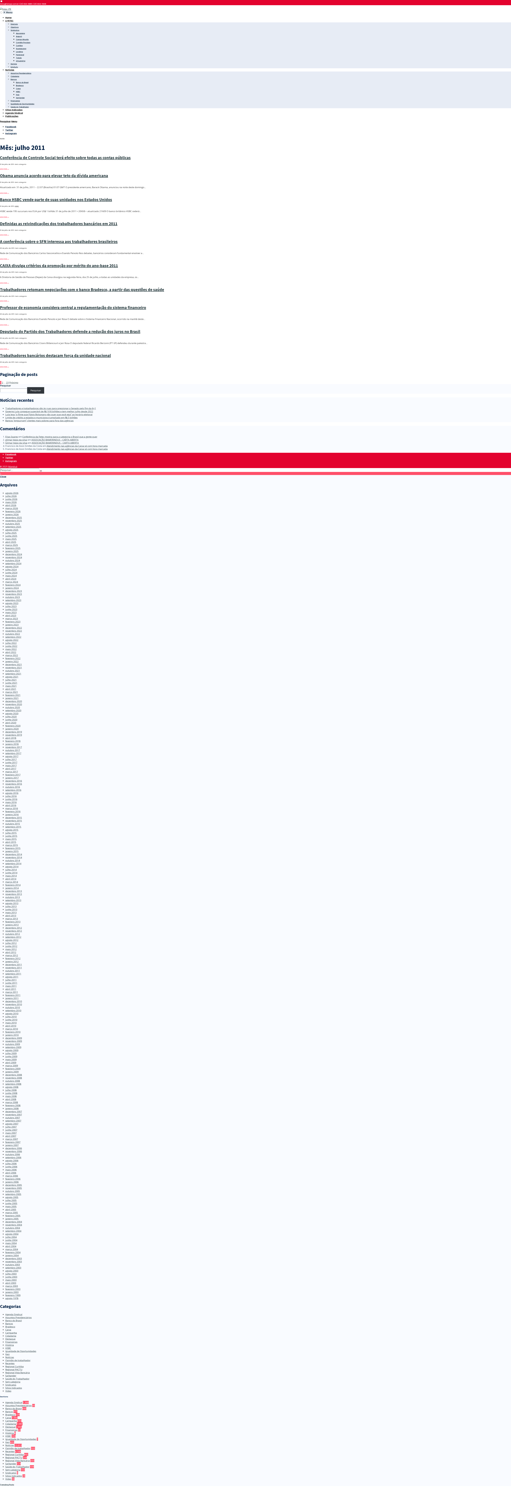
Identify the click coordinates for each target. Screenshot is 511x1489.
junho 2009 (11, 1056)
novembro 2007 (13, 1114)
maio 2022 (11, 649)
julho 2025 (11, 532)
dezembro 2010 (13, 1001)
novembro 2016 (13, 783)
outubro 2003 (12, 1264)
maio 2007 (11, 1132)
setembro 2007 (13, 1120)
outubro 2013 (12, 897)
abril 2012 (10, 952)
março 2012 (11, 955)
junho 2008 (11, 1093)
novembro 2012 (13, 930)
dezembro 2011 (13, 964)
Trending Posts (7, 1484)
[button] (1, 1)
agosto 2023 (11, 603)
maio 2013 (11, 912)
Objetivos (15, 27)
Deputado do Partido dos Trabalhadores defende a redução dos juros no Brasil (70, 331)
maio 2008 (11, 1096)
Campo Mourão (22, 39)
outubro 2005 (12, 1191)
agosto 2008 (11, 1087)
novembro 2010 (13, 1004)
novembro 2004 (13, 1224)
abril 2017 (10, 768)
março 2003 (11, 1286)
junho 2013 (11, 909)
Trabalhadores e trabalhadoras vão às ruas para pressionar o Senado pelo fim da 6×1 (50, 408)
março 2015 (11, 845)
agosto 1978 (11, 1298)
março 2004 (11, 1249)
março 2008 (11, 1102)
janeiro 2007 (12, 1145)
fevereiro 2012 (12, 958)
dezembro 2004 (13, 1221)
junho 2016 (11, 799)
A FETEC (9, 20)
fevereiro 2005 (12, 1215)
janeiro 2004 (12, 1255)
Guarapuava (21, 49)
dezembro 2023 (13, 591)
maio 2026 (11, 502)
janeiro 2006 (12, 1181)
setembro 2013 (13, 900)
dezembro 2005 (13, 1185)
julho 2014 (11, 869)
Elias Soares (11, 436)
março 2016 (11, 808)
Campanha (11, 1332)
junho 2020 (11, 719)
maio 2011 (11, 986)
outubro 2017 (12, 750)
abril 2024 (10, 578)
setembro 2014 (13, 863)
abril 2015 (10, 842)
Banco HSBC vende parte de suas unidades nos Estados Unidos (56, 199)
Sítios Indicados (13, 109)
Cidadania (15, 76)
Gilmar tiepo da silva (16, 442)
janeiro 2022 (12, 661)
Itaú (17, 95)
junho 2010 (11, 1019)
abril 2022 (10, 652)
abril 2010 (10, 1025)
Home (8, 17)
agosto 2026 (11, 493)
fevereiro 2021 (12, 695)
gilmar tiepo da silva (16, 439)
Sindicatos (15, 30)
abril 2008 (10, 1099)
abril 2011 (10, 989)
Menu (8, 12)
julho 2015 (11, 832)
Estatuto (14, 67)
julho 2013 (11, 906)
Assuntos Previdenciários (21, 73)
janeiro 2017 (12, 777)
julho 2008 (11, 1090)
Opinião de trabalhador (17, 1360)
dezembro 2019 (13, 731)
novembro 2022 (13, 630)
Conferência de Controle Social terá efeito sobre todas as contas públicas (65, 157)
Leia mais (4, 169)
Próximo (13, 382)
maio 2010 (11, 1022)
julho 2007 (11, 1126)
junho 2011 (11, 982)
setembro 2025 (13, 526)
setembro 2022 (13, 636)
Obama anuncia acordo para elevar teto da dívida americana (54, 175)
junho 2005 (11, 1203)
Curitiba (19, 45)
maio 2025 (11, 538)
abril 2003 (10, 1283)
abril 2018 (10, 738)
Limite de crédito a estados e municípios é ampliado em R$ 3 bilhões (41, 417)
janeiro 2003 (12, 1292)
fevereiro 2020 (12, 725)
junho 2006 (11, 1166)
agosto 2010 (11, 1013)
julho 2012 (11, 943)
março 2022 (11, 655)
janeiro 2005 (12, 1218)
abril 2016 (10, 805)
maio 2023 (11, 612)
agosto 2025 (11, 529)
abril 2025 (10, 542)
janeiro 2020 (12, 728)
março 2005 (11, 1212)
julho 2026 (11, 496)
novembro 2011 (13, 967)
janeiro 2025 (12, 551)
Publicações (11, 116)
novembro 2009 (13, 1041)
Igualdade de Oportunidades (22, 104)
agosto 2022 (11, 640)
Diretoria (14, 24)
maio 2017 (11, 765)
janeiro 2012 (12, 961)
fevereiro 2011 (12, 995)
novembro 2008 (13, 1077)
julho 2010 (11, 1016)
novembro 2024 (13, 557)
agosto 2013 (11, 903)
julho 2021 (11, 679)
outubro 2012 (12, 933)
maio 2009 (11, 1059)
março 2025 (11, 545)
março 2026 (11, 508)
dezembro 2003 (13, 1258)
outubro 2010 (12, 1007)
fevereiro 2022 (12, 658)
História (14, 64)
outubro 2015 (12, 823)
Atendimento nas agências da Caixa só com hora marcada (77, 445)
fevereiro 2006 (12, 1178)
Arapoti (19, 36)
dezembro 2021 (13, 664)
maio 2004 (11, 1243)
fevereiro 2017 (12, 774)
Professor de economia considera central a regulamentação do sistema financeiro (73, 307)
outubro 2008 (12, 1080)
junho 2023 (11, 609)
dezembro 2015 (13, 817)
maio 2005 (11, 1206)
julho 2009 (11, 1053)
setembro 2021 (13, 673)
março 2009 (11, 1065)
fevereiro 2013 (12, 921)
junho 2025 (11, 535)
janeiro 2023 (12, 624)
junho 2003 (11, 1276)
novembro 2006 (13, 1151)
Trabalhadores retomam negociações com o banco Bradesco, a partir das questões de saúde (82, 289)
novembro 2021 (13, 667)
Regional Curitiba (14, 1366)
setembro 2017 (13, 753)
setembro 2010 (13, 1010)
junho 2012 (11, 946)
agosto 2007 (11, 1123)
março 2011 (11, 992)
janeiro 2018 (12, 744)
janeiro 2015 (12, 851)
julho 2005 (11, 1200)
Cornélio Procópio (23, 42)
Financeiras (15, 101)
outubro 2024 (12, 560)
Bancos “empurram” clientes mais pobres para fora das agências (39, 420)
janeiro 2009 (12, 1071)
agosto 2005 (11, 1197)
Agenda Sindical (14, 113)
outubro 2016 (12, 786)
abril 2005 (10, 1209)
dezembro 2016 (13, 780)
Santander (20, 98)
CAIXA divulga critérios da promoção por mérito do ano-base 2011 (59, 265)
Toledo (19, 58)
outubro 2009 (12, 1044)
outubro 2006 (12, 1154)
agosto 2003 (11, 1270)
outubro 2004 (12, 1227)
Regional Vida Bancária (17, 1372)
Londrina (19, 52)
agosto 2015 (11, 829)
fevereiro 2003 (12, 1289)
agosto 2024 (11, 566)
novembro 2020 (13, 704)
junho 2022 (11, 646)
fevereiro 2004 (12, 1252)
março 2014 (11, 881)
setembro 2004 (13, 1230)
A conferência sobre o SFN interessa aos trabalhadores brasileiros (59, 241)
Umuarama (20, 61)
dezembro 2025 (13, 517)
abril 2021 (10, 689)
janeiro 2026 (12, 514)
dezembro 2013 (13, 891)
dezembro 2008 (13, 1074)
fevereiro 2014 (12, 884)
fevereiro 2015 (12, 848)
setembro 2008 (13, 1083)
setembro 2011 (13, 973)
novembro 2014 (13, 857)
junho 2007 (11, 1129)
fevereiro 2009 (12, 1068)
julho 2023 (11, 606)
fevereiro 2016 (12, 811)
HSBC (18, 92)
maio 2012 (11, 949)
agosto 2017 (11, 756)
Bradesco (20, 85)
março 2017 (11, 771)
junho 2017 (11, 762)
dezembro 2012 (13, 927)
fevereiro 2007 (12, 1142)
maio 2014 (11, 875)
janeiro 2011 (12, 998)
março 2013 (11, 918)
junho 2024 (11, 572)
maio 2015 (11, 839)
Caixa (18, 88)
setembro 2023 (13, 600)
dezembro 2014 (13, 854)
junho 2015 (11, 835)
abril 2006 (10, 1172)
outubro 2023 (12, 597)
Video (8, 1390)
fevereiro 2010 (12, 1031)
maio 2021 (11, 685)
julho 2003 (11, 1273)
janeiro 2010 (12, 1035)
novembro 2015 (13, 820)
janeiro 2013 (12, 924)
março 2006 (11, 1175)
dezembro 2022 (13, 627)
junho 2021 (11, 682)
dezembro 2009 (13, 1038)
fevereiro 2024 (12, 584)
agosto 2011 (11, 976)
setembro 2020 (13, 710)
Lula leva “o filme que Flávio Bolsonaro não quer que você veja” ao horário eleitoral (48, 414)
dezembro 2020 (13, 701)
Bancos (14, 79)
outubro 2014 (12, 860)
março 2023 (11, 618)
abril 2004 (10, 1246)
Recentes (10, 1363)
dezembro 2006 (13, 1148)
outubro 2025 (12, 523)
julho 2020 (11, 716)
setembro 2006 (13, 1157)
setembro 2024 (13, 563)
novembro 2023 (13, 594)
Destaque (10, 1338)
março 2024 (11, 581)
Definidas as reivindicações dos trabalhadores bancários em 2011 (58, 223)
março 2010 (11, 1028)
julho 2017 (11, 759)
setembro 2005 (13, 1194)
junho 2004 (11, 1240)
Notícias (9, 70)
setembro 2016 (13, 790)
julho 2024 (11, 569)
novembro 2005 (13, 1188)
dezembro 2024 (13, 554)
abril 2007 (10, 1136)
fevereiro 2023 (12, 621)
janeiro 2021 (12, 698)
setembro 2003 (13, 1267)
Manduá (12, 466)
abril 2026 (10, 505)
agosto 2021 (11, 676)
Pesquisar (5, 385)
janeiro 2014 (12, 888)
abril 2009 (10, 1062)
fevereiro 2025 (12, 548)
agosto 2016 (11, 793)
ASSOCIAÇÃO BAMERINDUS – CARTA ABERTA (55, 439)
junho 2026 (11, 499)
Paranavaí (20, 55)
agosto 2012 (11, 940)
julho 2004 (11, 1237)
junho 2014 (11, 872)
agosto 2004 (11, 1234)
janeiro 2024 (12, 587)
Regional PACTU (13, 1369)
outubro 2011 (12, 970)
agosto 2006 (11, 1160)
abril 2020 (10, 722)
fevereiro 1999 (12, 1295)
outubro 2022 (12, 633)
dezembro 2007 (13, 1111)
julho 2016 (11, 796)
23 (7, 382)
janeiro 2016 (12, 814)
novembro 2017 (13, 747)
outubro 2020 (12, 707)
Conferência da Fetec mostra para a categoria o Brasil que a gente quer (59, 436)
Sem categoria (12, 1381)
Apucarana (20, 33)
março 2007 (11, 1139)
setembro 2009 (13, 1047)
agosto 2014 (11, 866)
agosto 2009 (11, 1050)
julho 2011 (11, 979)
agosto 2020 (11, 713)
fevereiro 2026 (12, 511)
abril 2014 (10, 878)
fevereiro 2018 (12, 741)
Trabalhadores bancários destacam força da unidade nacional (55, 355)
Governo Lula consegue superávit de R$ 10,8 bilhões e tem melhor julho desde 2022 (49, 411)
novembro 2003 (13, 1261)
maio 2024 (11, 575)
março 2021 (11, 692)
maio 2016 (11, 802)
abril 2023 (10, 615)
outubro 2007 (12, 1117)
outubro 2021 (12, 670)
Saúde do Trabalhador (20, 107)
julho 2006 (11, 1163)
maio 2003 (11, 1279)
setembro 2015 (13, 826)
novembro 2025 (13, 520)
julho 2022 (11, 643)
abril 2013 (10, 915)
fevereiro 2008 (12, 1105)
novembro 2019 (13, 734)
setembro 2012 (13, 937)
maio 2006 (11, 1169)
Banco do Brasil (22, 82)
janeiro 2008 (12, 1108)
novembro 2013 (13, 894)
